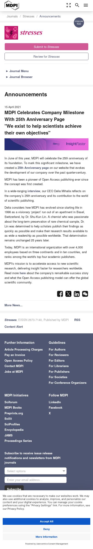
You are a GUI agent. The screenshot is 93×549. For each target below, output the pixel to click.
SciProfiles (12, 424)
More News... (14, 305)
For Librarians (59, 366)
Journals (12, 16)
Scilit (8, 418)
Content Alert (14, 326)
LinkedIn (55, 402)
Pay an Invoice (15, 355)
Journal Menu (17, 71)
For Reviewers (59, 355)
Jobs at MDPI (14, 371)
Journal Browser (19, 77)
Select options (16, 471)
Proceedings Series (18, 440)
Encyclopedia (14, 429)
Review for (46, 56)
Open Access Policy (19, 360)
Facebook (55, 407)
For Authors (57, 349)
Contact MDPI (14, 366)
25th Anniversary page (33, 167)
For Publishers (59, 371)
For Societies (58, 377)
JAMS (9, 435)
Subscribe (14, 489)
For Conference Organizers (67, 382)
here (23, 273)
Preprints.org (14, 413)
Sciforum (11, 402)
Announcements (50, 16)
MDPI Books (13, 407)
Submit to (46, 47)
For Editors (57, 360)
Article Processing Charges (24, 349)
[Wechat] (85, 295)
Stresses (29, 16)
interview (34, 191)
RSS (77, 320)
